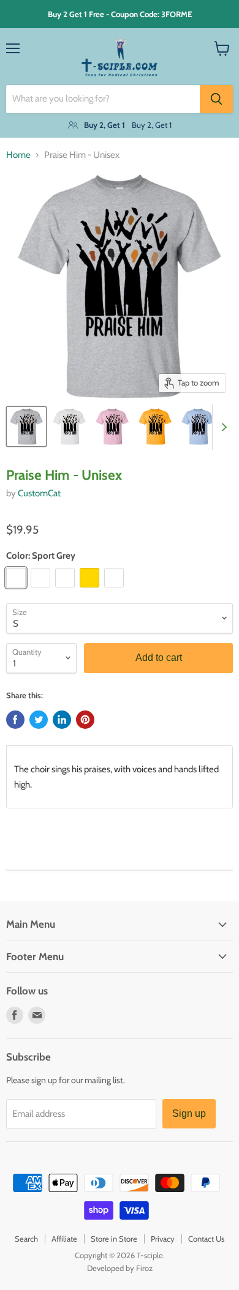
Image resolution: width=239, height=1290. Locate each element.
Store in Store (114, 1238)
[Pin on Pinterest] (85, 719)
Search (26, 1238)
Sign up (189, 1113)
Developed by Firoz (120, 1268)
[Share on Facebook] (15, 719)
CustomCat (39, 493)
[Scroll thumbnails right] (222, 427)
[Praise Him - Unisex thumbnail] (26, 426)
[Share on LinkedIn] (62, 719)
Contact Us (206, 1238)
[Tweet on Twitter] (38, 719)
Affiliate (64, 1238)
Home (18, 155)
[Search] (216, 99)
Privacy (163, 1238)
